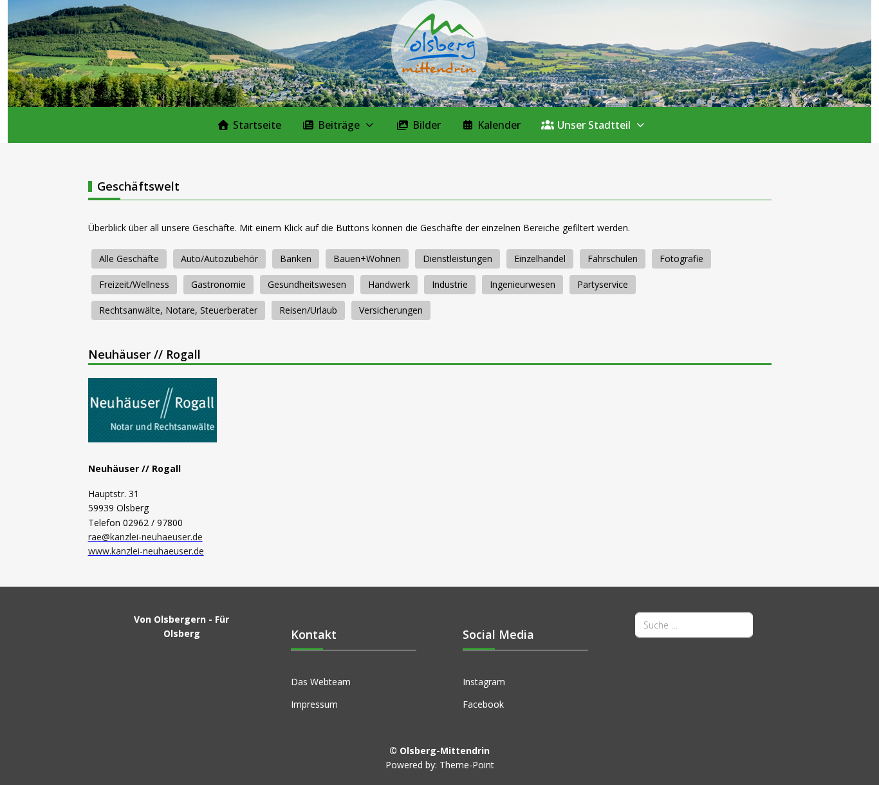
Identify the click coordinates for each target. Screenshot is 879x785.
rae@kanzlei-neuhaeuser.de (145, 537)
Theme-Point (466, 765)
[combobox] (694, 625)
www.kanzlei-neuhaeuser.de (146, 551)
